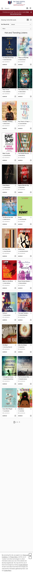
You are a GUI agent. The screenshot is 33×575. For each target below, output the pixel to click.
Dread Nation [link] (6, 185)
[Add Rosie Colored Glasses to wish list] (31, 288)
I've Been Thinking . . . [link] (8, 121)
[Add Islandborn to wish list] (31, 416)
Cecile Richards (7, 155)
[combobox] (13, 8)
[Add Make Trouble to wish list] (15, 160)
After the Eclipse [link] (22, 345)
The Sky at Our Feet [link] (8, 217)
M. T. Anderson (7, 91)
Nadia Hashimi (7, 219)
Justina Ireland (7, 187)
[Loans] (27, 8)
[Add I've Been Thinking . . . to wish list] (15, 129)
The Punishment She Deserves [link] (24, 377)
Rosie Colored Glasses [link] (24, 281)
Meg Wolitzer (22, 155)
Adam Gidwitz (22, 91)
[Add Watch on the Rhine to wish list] (15, 288)
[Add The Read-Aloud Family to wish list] (15, 65)
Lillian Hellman (7, 283)
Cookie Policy (7, 570)
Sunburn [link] (5, 313)
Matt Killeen (22, 187)
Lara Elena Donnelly (23, 251)
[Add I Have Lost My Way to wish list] (31, 65)
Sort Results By (5, 24)
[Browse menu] (30, 8)
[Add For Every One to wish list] (15, 256)
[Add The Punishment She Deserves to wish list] (31, 384)
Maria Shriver (7, 123)
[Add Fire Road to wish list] (15, 352)
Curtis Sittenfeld (22, 123)
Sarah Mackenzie (7, 59)
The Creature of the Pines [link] (24, 89)
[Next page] (20, 422)
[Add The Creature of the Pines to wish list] (31, 97)
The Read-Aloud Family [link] (9, 57)
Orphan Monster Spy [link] (23, 185)
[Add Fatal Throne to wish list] (15, 97)
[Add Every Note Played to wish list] (15, 416)
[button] (28, 20)
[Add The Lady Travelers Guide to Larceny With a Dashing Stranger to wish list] (31, 320)
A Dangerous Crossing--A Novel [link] (9, 377)
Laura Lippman (7, 315)
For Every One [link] (6, 249)
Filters (3, 28)
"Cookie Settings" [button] (23, 565)
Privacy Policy (14, 557)
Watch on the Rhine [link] (8, 281)
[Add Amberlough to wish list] (31, 256)
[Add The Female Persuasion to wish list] (31, 160)
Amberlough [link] (21, 249)
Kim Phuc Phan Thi (8, 347)
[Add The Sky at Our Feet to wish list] (15, 224)
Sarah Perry (21, 347)
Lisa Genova (6, 410)
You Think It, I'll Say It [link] (23, 121)
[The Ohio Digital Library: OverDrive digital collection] (16, 3)
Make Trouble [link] (6, 153)
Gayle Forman (22, 59)
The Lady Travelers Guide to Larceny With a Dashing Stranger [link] (24, 313)
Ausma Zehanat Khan (8, 379)
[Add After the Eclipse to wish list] (31, 352)
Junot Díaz (21, 410)
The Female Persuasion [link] (24, 153)
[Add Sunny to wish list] (31, 224)
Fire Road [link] (5, 345)
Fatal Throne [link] (6, 89)
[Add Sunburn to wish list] (15, 320)
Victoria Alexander (23, 315)
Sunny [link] (20, 217)
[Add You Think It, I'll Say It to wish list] (31, 129)
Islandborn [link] (21, 409)
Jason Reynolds (22, 219)
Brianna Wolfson (22, 283)
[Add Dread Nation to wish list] (15, 192)
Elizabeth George (23, 379)
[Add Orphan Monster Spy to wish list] (31, 192)
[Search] (2, 8)
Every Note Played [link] (7, 409)
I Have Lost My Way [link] (23, 57)
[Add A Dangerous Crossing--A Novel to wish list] (15, 384)
